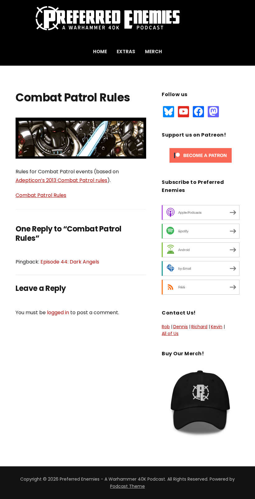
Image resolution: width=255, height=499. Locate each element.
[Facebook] (198, 111)
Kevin (216, 327)
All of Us (170, 333)
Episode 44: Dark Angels (69, 261)
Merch (153, 51)
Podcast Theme (127, 486)
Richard (199, 327)
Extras (126, 51)
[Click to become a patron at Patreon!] (200, 155)
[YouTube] (183, 111)
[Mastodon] (213, 111)
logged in (58, 312)
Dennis (180, 327)
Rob (166, 327)
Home (100, 51)
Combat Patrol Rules (41, 195)
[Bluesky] (168, 111)
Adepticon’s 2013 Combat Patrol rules (61, 180)
